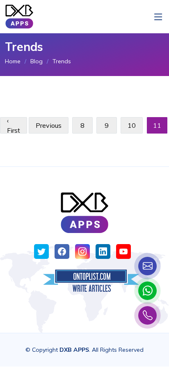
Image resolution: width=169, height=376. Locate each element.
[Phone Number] (147, 315)
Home (13, 61)
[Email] (147, 266)
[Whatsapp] (147, 290)
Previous (49, 125)
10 (132, 125)
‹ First (13, 125)
